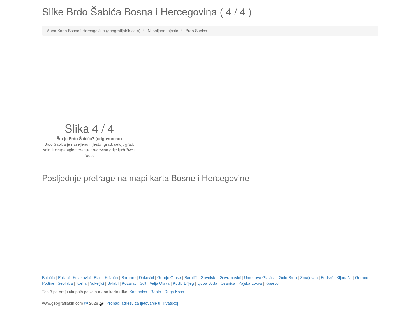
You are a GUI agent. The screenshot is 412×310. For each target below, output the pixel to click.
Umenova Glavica (260, 277)
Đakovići (146, 277)
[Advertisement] (206, 80)
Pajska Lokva (250, 283)
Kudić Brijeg (183, 283)
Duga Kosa (174, 291)
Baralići (190, 277)
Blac (97, 277)
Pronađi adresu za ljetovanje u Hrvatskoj (142, 303)
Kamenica (138, 291)
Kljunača (344, 277)
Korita (81, 283)
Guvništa (208, 277)
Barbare (128, 277)
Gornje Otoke (169, 277)
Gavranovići (230, 277)
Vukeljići (97, 283)
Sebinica (65, 283)
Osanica (228, 283)
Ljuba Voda (207, 283)
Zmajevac (309, 277)
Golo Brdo (288, 277)
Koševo (272, 283)
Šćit (143, 283)
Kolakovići (82, 277)
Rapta (156, 291)
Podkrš (327, 277)
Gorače (361, 277)
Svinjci (113, 283)
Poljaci (64, 277)
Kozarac (129, 283)
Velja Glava (160, 283)
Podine (48, 283)
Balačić (48, 277)
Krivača (111, 277)
